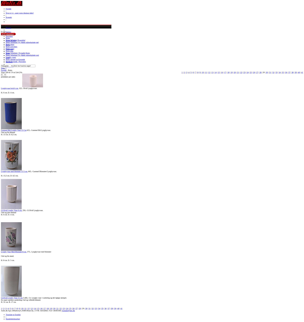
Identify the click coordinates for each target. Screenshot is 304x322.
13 (212, 72)
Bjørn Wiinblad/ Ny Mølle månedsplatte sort (22, 55)
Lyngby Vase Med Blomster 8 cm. (14, 252)
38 (292, 72)
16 (222, 72)
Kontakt (9, 17)
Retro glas (9, 51)
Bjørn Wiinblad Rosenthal (15, 40)
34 (280, 72)
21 (238, 72)
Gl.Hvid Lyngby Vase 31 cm (12, 298)
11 (206, 72)
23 (244, 72)
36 (286, 72)
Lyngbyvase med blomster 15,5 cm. (14, 171)
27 (257, 72)
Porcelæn (9, 36)
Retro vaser (10, 49)
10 (203, 72)
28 (260, 72)
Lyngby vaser (11, 57)
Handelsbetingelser (13, 319)
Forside (8, 9)
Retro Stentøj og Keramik (15, 60)
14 (215, 72)
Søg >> (4, 68)
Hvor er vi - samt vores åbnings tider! (20, 13)
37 (289, 72)
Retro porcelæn (11, 47)
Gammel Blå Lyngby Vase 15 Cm (13, 130)
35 (283, 72)
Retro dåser (10, 45)
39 (296, 72)
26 (254, 72)
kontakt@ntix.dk (68, 311)
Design (8, 28)
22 (241, 72)
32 (273, 72)
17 (225, 72)
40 (299, 72)
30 (267, 72)
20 (235, 72)
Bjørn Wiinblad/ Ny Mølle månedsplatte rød (22, 42)
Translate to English (13, 315)
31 (270, 72)
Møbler (8, 32)
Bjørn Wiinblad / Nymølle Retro (18, 53)
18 (228, 72)
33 (276, 72)
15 (219, 72)
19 (232, 72)
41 (302, 72)
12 (209, 72)
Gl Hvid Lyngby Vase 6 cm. (11, 210)
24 (248, 72)
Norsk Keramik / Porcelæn (16, 62)
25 (251, 72)
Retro (8, 38)
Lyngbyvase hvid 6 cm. (10, 88)
